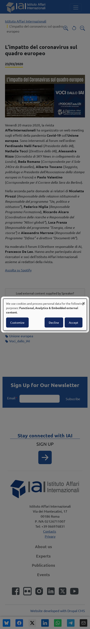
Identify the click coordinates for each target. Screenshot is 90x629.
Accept (73, 322)
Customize (17, 322)
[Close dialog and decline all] (84, 301)
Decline (54, 322)
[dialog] (45, 314)
